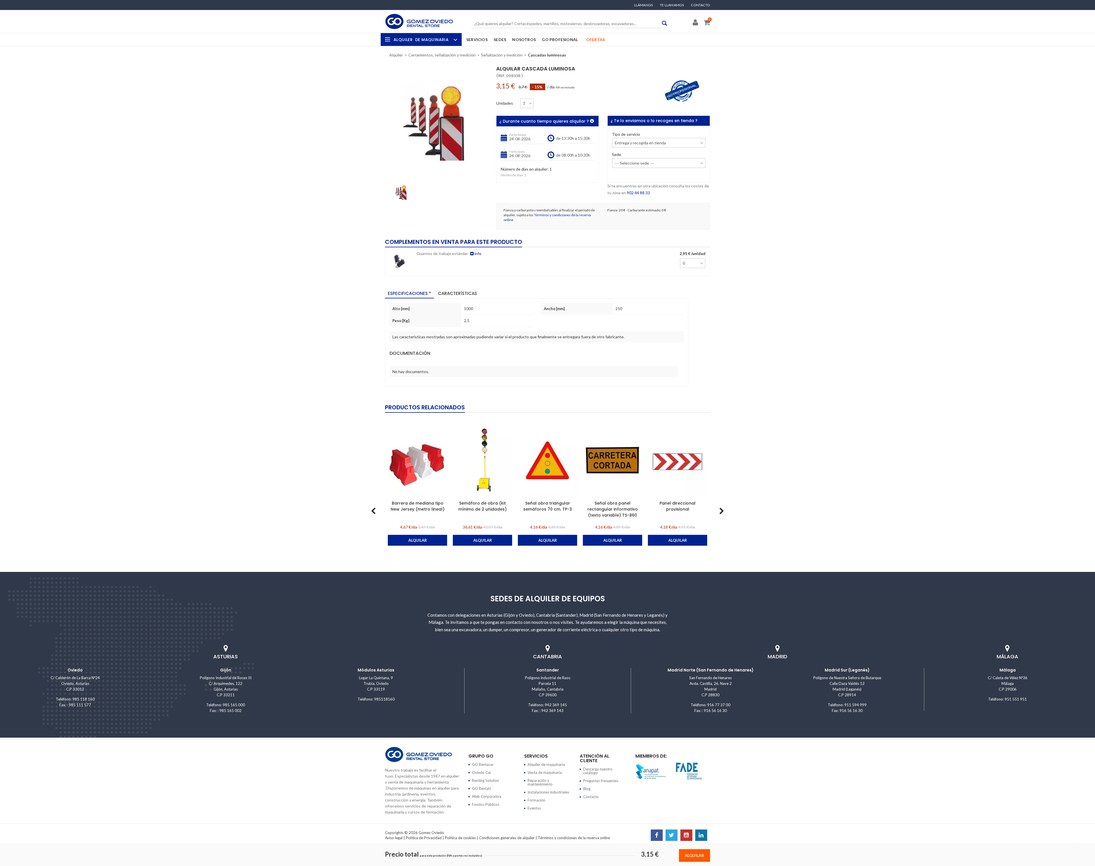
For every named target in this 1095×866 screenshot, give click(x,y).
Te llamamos (672, 5)
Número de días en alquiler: (525, 169)
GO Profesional (560, 39)
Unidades (504, 103)
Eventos (534, 808)
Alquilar (694, 855)
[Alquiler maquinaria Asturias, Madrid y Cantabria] (419, 21)
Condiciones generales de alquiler (507, 837)
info (477, 253)
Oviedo (75, 670)
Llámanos (643, 5)
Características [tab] (457, 293)
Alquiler (421, 40)
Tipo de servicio (626, 134)
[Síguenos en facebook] (657, 835)
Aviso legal (394, 837)
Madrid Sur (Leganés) (847, 670)
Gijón (225, 670)
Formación (536, 800)
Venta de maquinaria (545, 772)
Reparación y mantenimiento (540, 782)
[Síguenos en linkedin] (701, 835)
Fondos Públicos (485, 804)
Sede (616, 155)
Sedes (500, 39)
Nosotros (524, 39)
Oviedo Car (481, 772)
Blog (587, 788)
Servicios (477, 39)
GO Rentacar (483, 764)
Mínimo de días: (512, 175)
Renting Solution (485, 780)
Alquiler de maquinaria (546, 764)
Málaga (1007, 670)
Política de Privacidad (424, 837)
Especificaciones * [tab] (409, 293)
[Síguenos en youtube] (686, 835)
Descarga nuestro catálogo (598, 771)
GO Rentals (481, 788)
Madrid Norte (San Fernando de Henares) (711, 670)
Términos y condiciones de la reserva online (574, 837)
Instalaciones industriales (548, 792)
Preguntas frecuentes (600, 780)
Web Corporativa (486, 796)
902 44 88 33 (638, 192)
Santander (547, 670)
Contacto (700, 5)
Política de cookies (460, 837)
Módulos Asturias (376, 670)
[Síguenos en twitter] (672, 835)
